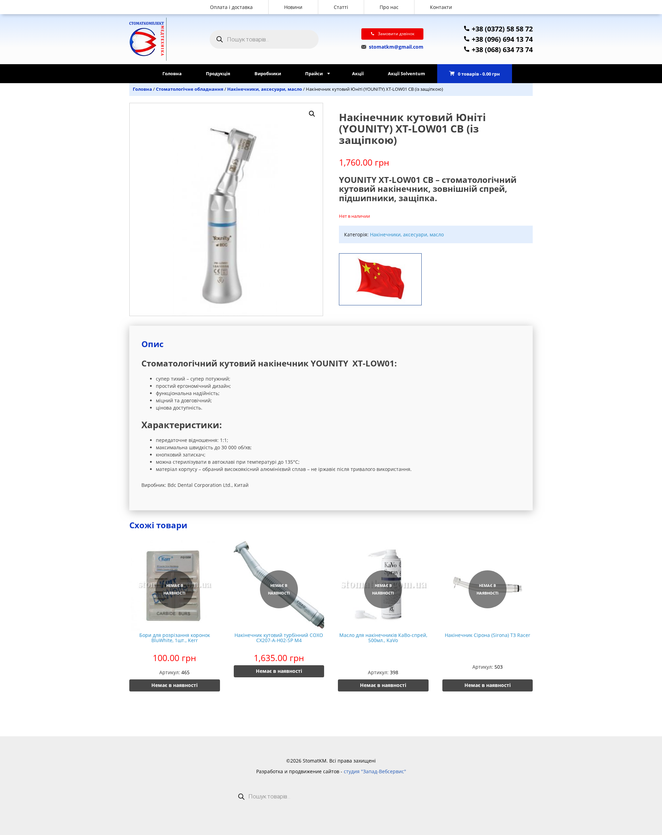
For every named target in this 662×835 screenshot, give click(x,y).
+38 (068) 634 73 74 (501, 49)
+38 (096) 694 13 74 (501, 39)
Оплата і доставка (231, 7)
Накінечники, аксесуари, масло (264, 89)
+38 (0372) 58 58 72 (501, 28)
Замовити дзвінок (396, 34)
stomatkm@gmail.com (395, 46)
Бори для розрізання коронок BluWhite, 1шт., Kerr (174, 638)
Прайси (314, 73)
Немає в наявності (174, 685)
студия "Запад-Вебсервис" (375, 771)
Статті (341, 7)
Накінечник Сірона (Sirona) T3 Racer (487, 635)
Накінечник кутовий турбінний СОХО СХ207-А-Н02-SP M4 (278, 638)
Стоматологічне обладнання (189, 89)
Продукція (218, 73)
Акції (358, 73)
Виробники (267, 73)
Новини (293, 7)
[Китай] (380, 277)
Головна (172, 73)
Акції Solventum (406, 73)
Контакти (441, 7)
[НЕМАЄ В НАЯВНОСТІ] (174, 629)
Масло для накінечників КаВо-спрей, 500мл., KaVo (383, 638)
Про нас (389, 7)
